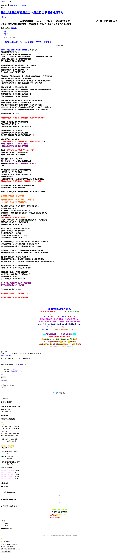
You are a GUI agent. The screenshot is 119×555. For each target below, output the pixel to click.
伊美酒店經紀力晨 (6, 355)
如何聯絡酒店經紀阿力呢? (59, 309)
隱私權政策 (68, 535)
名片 (5, 35)
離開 (9, 551)
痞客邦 (17, 364)
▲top (2, 374)
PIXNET (47, 535)
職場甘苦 (14, 28)
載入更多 (3, 377)
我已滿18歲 (4, 551)
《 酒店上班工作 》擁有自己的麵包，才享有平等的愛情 (27, 42)
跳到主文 (3, 17)
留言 (21, 364)
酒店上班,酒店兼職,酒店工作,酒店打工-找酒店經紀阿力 (32, 12)
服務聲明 (75, 535)
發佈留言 (3, 387)
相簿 (5, 31)
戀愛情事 (13, 369)
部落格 (6, 33)
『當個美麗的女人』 (16, 371)
